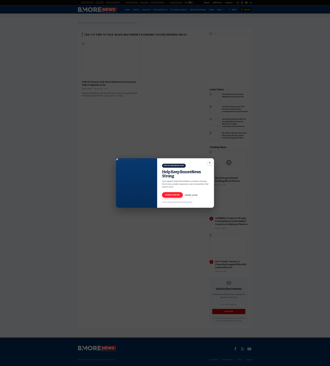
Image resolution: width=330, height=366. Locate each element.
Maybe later (191, 195)
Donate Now (172, 195)
